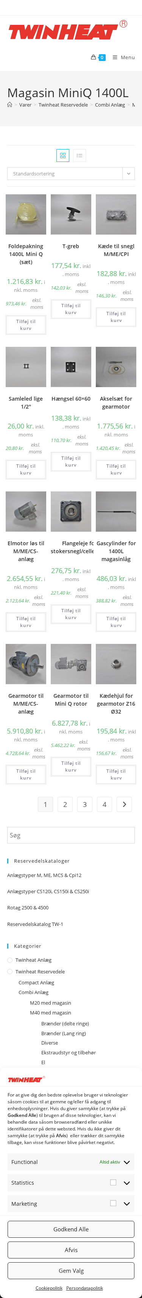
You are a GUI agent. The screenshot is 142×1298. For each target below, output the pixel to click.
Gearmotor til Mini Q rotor (71, 699)
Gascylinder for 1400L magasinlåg (116, 551)
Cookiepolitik (49, 1288)
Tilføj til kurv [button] (26, 324)
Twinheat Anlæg (33, 959)
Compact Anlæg (36, 982)
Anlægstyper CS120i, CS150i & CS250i (48, 891)
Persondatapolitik (84, 1288)
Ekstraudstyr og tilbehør (68, 1052)
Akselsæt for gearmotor (116, 402)
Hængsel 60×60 (71, 398)
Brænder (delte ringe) (65, 1023)
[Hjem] (9, 104)
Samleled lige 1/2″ (26, 402)
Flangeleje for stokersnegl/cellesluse (79, 547)
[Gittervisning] (62, 155)
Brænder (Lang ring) (63, 1033)
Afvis (71, 1250)
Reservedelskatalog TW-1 (35, 924)
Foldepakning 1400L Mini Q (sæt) (25, 254)
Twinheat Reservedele (40, 971)
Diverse (49, 1042)
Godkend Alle (71, 1229)
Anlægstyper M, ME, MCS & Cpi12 (44, 875)
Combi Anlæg (33, 992)
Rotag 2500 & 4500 (27, 907)
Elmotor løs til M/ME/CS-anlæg (26, 551)
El (43, 1062)
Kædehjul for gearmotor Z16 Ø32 (116, 703)
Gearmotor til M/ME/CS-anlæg (26, 703)
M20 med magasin (50, 1002)
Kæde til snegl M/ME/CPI (116, 250)
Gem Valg (71, 1270)
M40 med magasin (50, 1012)
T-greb (70, 246)
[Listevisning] (79, 155)
